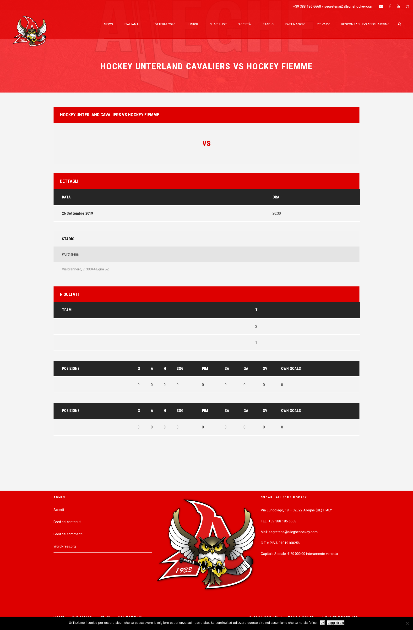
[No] (407, 623)
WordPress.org (65, 546)
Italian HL (133, 24)
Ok (322, 623)
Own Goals (291, 368)
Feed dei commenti (68, 534)
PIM (205, 368)
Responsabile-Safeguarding (365, 24)
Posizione (70, 368)
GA (246, 368)
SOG (180, 368)
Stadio (268, 24)
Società (244, 24)
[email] (381, 6)
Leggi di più (336, 623)
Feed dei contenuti (67, 522)
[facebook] (390, 6)
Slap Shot (218, 24)
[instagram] (407, 6)
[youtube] (398, 6)
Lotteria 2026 (164, 24)
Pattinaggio (295, 24)
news (108, 24)
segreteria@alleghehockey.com (348, 6)
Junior (192, 24)
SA (227, 368)
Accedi (59, 510)
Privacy (323, 24)
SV (265, 368)
